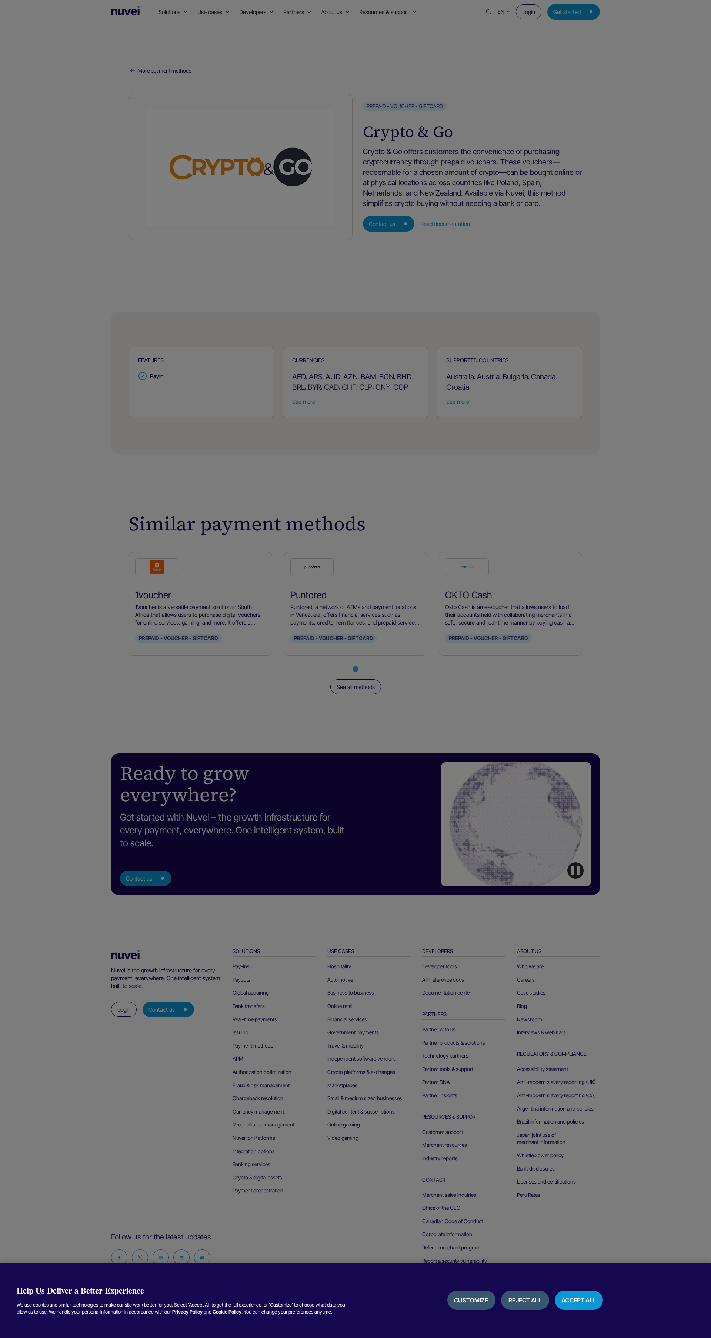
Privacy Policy (187, 1312)
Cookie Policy (227, 1312)
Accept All (578, 1300)
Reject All (524, 1300)
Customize (471, 1300)
